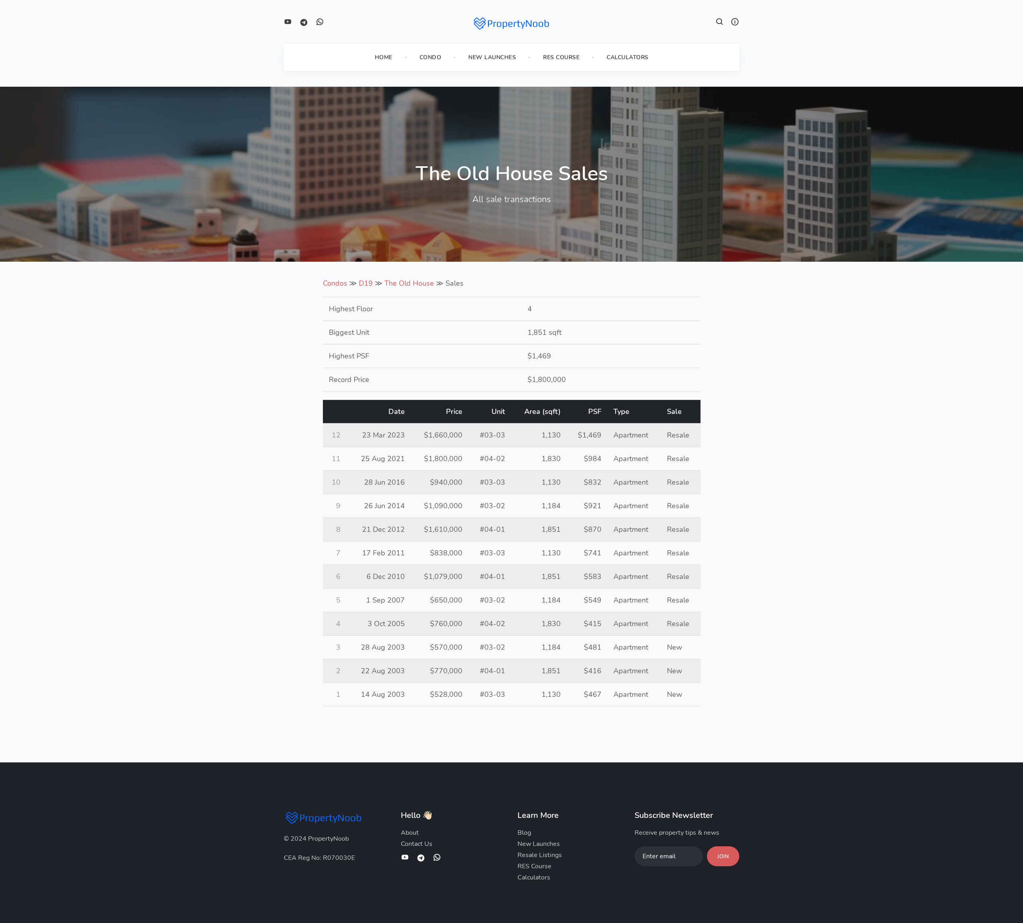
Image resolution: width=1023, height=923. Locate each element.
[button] (719, 23)
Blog (524, 832)
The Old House (409, 283)
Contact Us (416, 843)
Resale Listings (539, 855)
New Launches (492, 57)
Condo (431, 57)
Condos (335, 283)
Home (383, 57)
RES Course (561, 57)
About (410, 832)
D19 (366, 283)
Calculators (628, 57)
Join (723, 856)
